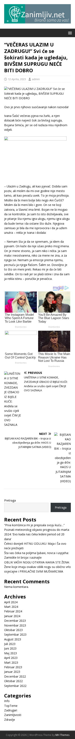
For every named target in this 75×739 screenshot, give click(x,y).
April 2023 (11, 658)
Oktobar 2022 (13, 681)
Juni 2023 (10, 648)
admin (36, 79)
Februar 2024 (13, 611)
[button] (69, 33)
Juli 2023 (9, 644)
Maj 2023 (10, 653)
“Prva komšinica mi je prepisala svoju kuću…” (34, 525)
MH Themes (62, 735)
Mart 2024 (11, 607)
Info (7, 701)
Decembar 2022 (15, 676)
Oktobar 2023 (13, 630)
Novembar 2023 (15, 625)
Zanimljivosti (12, 715)
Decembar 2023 (15, 621)
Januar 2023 (12, 672)
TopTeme (11, 706)
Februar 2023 (13, 667)
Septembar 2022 (15, 686)
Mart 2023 (11, 662)
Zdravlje (9, 720)
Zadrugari (10, 710)
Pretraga (10, 500)
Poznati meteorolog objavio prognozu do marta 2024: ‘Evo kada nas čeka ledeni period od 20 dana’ (36, 534)
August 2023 (12, 639)
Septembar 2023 (15, 634)
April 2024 (11, 602)
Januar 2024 (12, 616)
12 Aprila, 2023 (17, 79)
